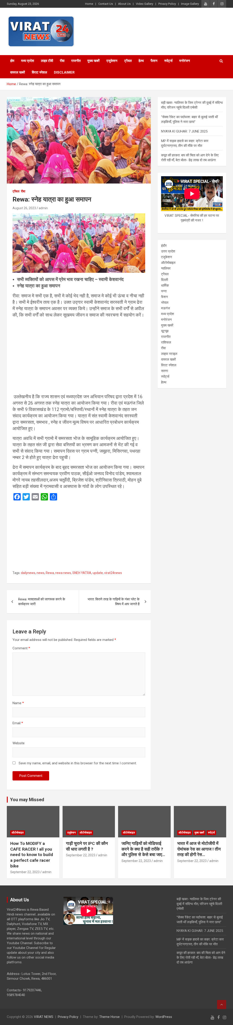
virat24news (113, 573)
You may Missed (27, 799)
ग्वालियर (166, 268)
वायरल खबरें (17, 72)
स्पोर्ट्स (168, 61)
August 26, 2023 (24, 208)
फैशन (154, 61)
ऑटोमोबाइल (168, 263)
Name (18, 703)
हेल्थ (141, 61)
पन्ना (164, 291)
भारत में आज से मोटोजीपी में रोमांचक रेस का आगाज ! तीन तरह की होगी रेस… (199, 849)
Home (89, 3)
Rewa (50, 573)
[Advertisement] (79, 360)
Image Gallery (190, 3)
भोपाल (164, 303)
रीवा (62, 61)
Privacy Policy (167, 3)
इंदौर (164, 246)
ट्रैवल (128, 61)
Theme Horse (109, 1017)
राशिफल (166, 342)
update (98, 573)
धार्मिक (165, 285)
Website (19, 743)
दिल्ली (164, 280)
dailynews (28, 573)
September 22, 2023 (25, 872)
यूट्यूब (164, 331)
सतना (164, 371)
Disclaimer (64, 72)
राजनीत (76, 61)
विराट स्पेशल (39, 72)
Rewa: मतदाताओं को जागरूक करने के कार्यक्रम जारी (41, 601)
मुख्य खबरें (93, 61)
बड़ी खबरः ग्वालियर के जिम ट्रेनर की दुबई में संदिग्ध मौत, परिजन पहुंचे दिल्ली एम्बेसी (199, 904)
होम (12, 61)
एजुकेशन (111, 61)
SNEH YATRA (81, 573)
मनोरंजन (184, 61)
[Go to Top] (221, 1004)
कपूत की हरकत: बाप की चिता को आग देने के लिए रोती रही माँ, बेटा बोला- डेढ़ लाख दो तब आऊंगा (201, 957)
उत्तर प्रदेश (168, 251)
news (40, 573)
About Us (124, 3)
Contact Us (105, 3)
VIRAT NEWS (43, 1017)
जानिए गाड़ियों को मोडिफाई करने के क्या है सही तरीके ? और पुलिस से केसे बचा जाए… (143, 849)
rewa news (63, 573)
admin (43, 208)
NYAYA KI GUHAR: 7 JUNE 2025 (184, 131)
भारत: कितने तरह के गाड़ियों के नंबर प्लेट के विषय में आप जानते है (113, 601)
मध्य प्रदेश (27, 61)
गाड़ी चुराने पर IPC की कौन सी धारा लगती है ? (87, 846)
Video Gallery (144, 3)
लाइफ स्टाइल (169, 354)
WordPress (163, 1017)
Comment (21, 648)
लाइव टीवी (47, 61)
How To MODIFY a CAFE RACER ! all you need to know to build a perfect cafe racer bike (31, 855)
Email (18, 723)
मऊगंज (165, 308)
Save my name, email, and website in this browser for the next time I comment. (78, 763)
